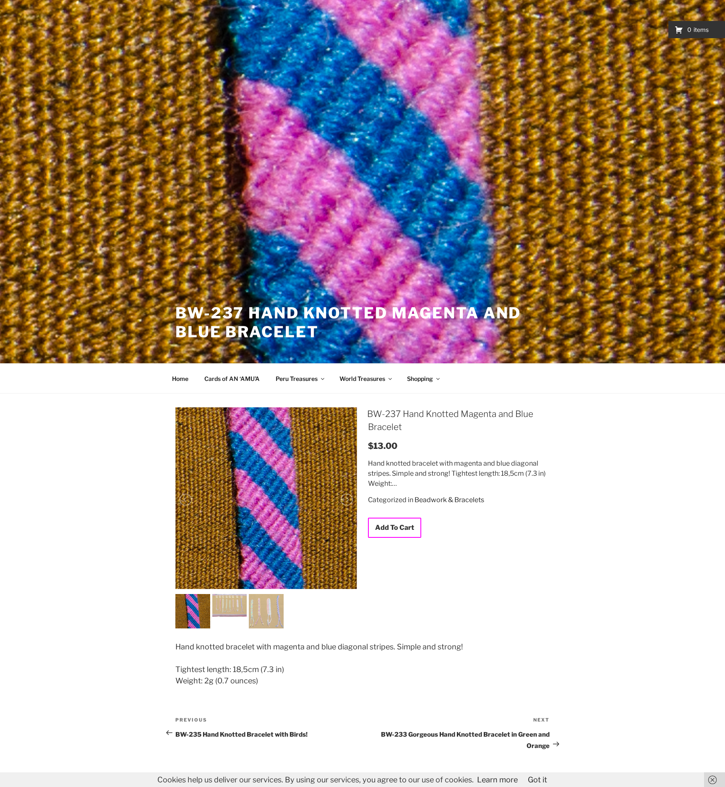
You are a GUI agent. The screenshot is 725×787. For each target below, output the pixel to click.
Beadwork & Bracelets (449, 500)
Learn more (497, 779)
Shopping (420, 378)
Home (180, 378)
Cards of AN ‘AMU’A (232, 378)
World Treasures (362, 378)
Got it (537, 779)
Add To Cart (394, 528)
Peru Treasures (297, 378)
